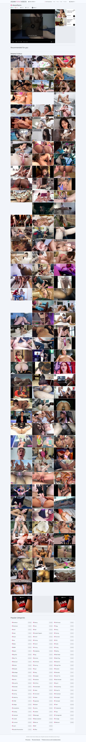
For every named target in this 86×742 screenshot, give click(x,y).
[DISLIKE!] (15, 8)
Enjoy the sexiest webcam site (70, 12)
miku (61, 1)
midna (65, 1)
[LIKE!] (11, 8)
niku (54, 1)
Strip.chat (69, 15)
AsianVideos (19, 1)
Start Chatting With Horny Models (70, 20)
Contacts (28, 739)
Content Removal (36, 739)
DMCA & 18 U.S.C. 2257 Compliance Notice (51, 739)
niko (58, 1)
